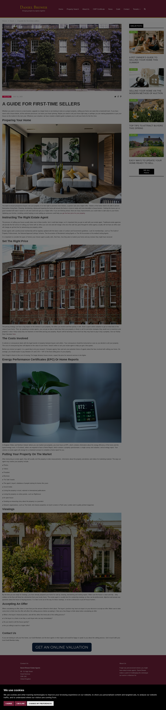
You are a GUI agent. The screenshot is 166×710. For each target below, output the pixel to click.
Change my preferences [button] (40, 703)
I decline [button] (20, 703)
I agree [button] (9, 703)
